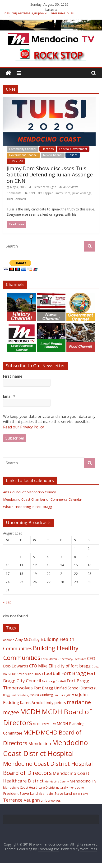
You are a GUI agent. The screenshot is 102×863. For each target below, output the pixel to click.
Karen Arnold (31, 702)
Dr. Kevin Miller (22, 674)
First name (13, 376)
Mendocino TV (83, 781)
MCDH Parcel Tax (44, 724)
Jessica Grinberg (40, 694)
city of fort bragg (74, 666)
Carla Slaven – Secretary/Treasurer (63, 659)
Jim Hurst (59, 695)
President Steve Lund (20, 793)
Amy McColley (27, 639)
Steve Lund (63, 793)
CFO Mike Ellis (42, 666)
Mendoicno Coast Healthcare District (29, 787)
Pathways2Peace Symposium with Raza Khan (39, 15)
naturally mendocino (70, 787)
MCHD (31, 732)
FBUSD (38, 674)
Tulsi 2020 (16, 161)
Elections (48, 149)
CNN (32, 193)
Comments (14, 193)
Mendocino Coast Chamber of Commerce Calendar (42, 499)
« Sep (7, 602)
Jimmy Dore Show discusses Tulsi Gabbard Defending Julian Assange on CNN (50, 174)
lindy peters (55, 702)
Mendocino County (57, 781)
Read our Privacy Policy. (24, 427)
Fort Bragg (73, 673)
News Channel (52, 155)
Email (9, 396)
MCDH (30, 711)
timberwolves (51, 800)
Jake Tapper (45, 193)
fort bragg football (54, 681)
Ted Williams (80, 793)
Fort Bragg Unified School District (63, 688)
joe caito (72, 695)
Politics (72, 155)
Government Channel (23, 155)
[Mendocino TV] (51, 22)
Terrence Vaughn (45, 187)
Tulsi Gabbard (16, 199)
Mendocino (39, 743)
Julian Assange (82, 193)
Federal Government (73, 149)
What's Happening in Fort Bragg (27, 506)
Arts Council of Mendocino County (29, 492)
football (52, 673)
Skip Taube (46, 793)
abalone (8, 640)
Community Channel (22, 149)
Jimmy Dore (62, 193)
